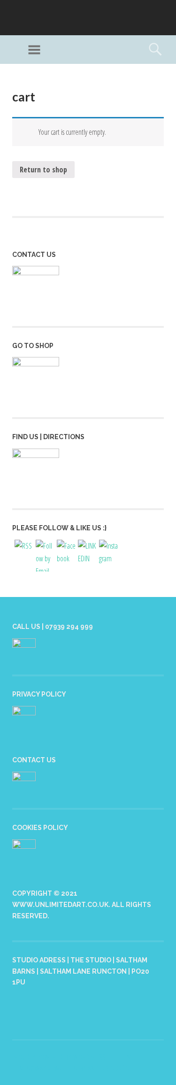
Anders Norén (109, 1068)
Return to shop (43, 169)
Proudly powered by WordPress (59, 1057)
